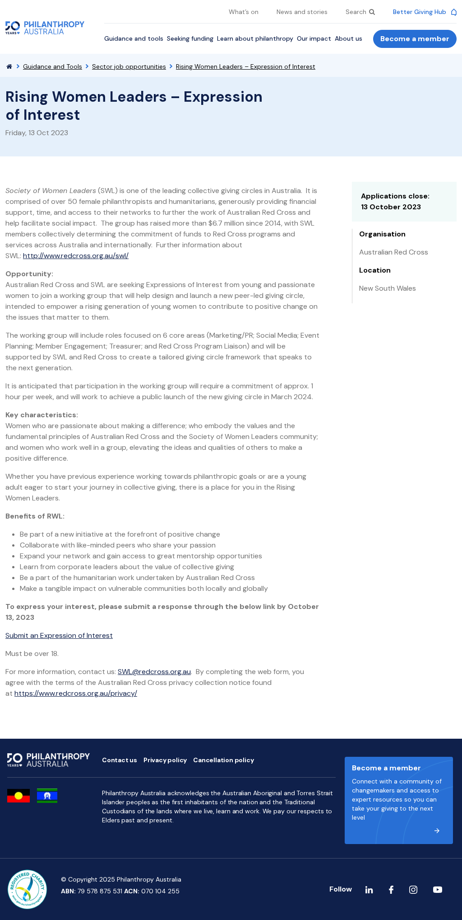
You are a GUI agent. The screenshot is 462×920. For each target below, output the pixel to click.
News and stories (302, 12)
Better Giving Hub (420, 12)
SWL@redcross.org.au (154, 671)
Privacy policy (165, 760)
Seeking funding (190, 38)
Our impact (314, 38)
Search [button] (357, 12)
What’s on (244, 12)
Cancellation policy (223, 760)
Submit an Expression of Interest (59, 635)
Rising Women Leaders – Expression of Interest (245, 66)
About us (348, 38)
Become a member (414, 38)
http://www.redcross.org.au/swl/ (76, 255)
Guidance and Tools (52, 66)
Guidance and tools (133, 38)
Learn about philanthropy (255, 38)
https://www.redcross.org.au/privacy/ (75, 693)
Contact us (119, 760)
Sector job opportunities (129, 66)
